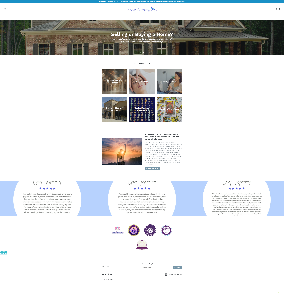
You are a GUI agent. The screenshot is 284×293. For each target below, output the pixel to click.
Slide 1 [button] (140, 52)
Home (112, 15)
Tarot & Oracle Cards (142, 15)
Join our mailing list (148, 264)
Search (104, 264)
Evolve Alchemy (109, 279)
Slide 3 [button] (143, 52)
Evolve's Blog (105, 266)
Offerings (119, 15)
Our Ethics (153, 15)
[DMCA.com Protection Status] (3, 254)
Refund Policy (162, 15)
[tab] (140, 52)
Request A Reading (152, 168)
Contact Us (170, 15)
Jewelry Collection (129, 15)
